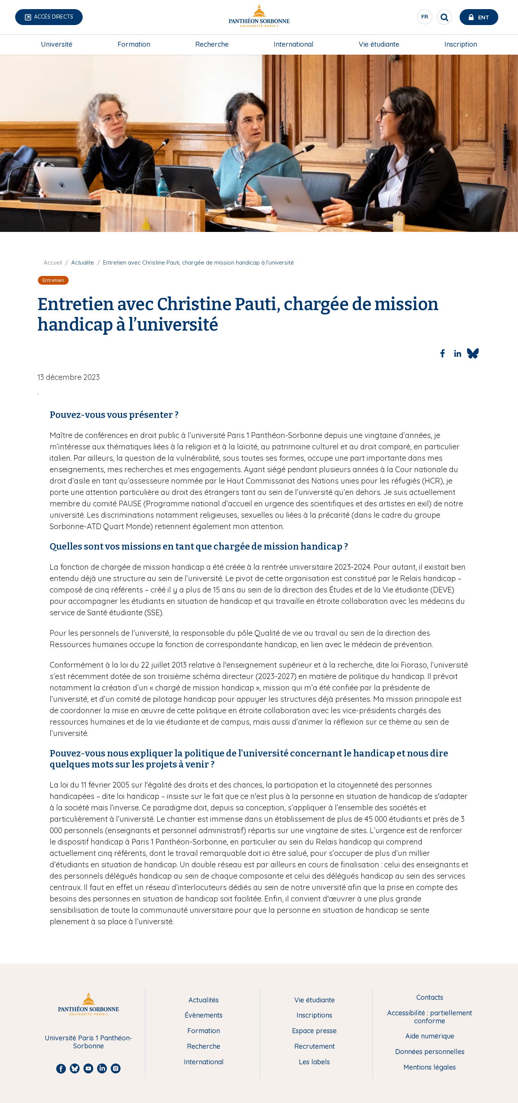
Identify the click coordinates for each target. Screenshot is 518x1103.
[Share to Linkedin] (458, 353)
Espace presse (314, 1031)
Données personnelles (430, 1052)
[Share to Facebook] (442, 353)
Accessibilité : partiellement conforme (429, 1017)
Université (56, 44)
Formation (134, 44)
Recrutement (314, 1047)
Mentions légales (429, 1067)
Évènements (204, 1015)
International (294, 44)
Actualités (203, 1000)
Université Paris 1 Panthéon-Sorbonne (88, 1042)
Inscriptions (314, 1015)
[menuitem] (56, 44)
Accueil (53, 262)
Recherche (212, 44)
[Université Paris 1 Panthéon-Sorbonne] (259, 17)
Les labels (314, 1062)
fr (425, 18)
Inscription (460, 44)
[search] (444, 17)
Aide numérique (429, 1036)
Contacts (429, 998)
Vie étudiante (379, 44)
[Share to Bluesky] (473, 353)
